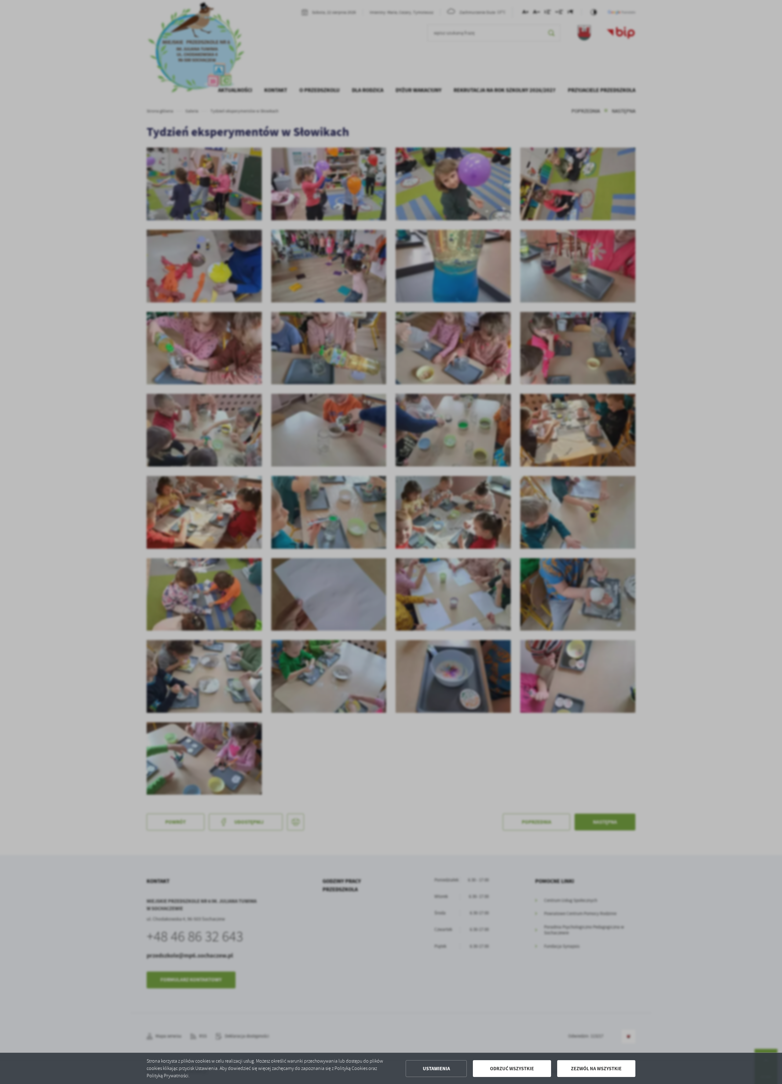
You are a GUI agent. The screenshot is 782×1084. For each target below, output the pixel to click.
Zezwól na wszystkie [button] (596, 1068)
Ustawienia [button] (436, 1068)
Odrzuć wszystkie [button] (512, 1068)
